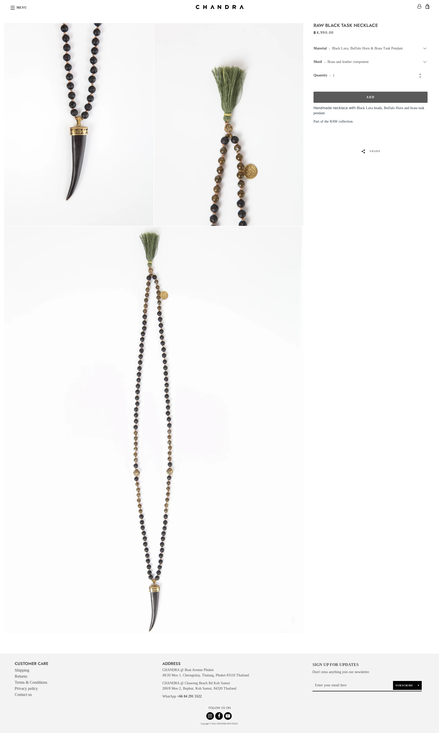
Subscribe (405, 685)
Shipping (22, 670)
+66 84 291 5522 (189, 696)
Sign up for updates (335, 664)
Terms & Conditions (31, 682)
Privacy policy (26, 688)
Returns (21, 676)
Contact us (23, 694)
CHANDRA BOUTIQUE (227, 724)
